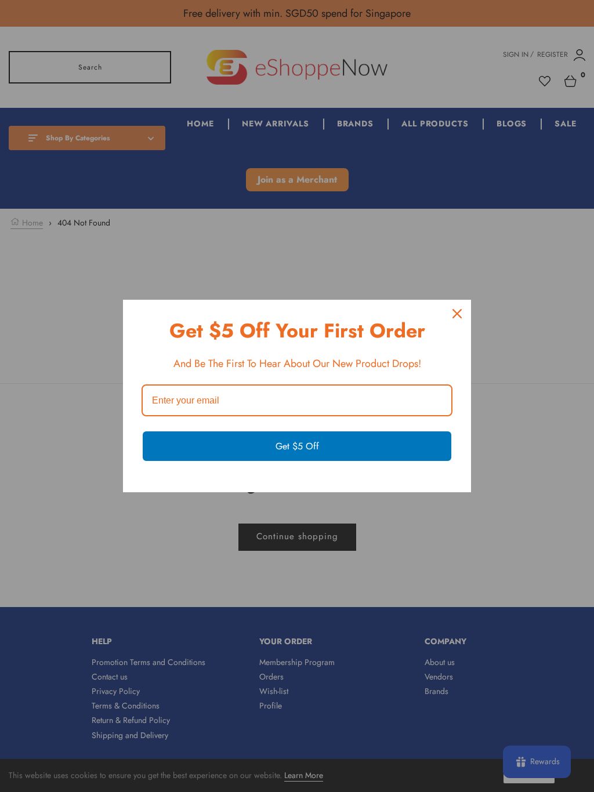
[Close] (457, 314)
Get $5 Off (297, 446)
